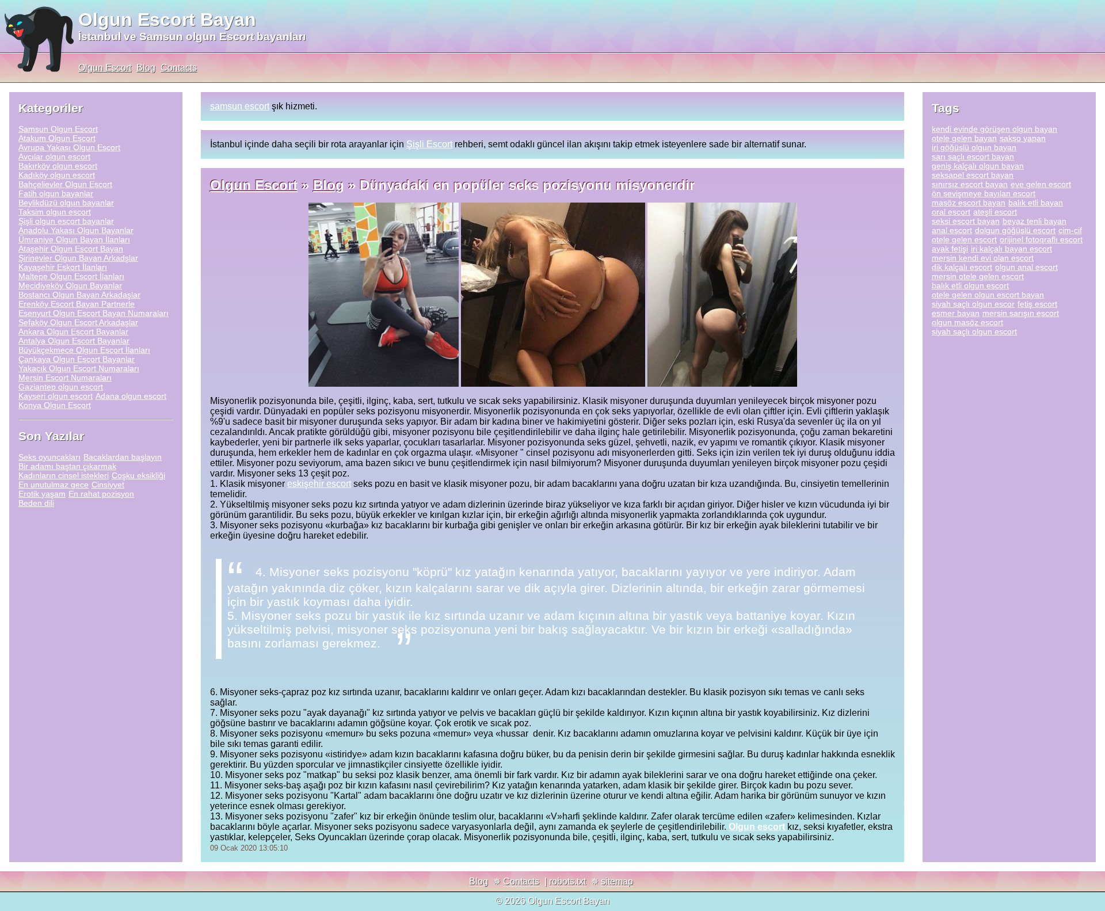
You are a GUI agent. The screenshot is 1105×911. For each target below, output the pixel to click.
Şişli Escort (429, 144)
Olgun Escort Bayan (167, 19)
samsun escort (239, 106)
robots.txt (567, 881)
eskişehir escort (319, 484)
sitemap (617, 881)
